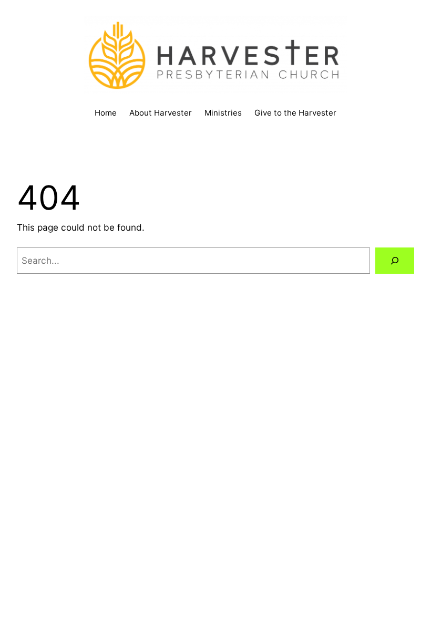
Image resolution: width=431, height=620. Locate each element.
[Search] (394, 260)
